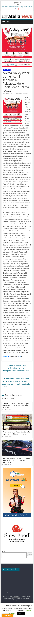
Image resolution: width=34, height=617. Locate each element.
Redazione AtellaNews (22, 93)
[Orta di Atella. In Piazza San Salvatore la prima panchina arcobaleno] (17, 415)
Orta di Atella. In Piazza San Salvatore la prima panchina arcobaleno (17, 433)
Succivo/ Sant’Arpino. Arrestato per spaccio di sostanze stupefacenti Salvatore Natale (16, 460)
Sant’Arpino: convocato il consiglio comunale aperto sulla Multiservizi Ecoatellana (15, 405)
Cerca (3, 551)
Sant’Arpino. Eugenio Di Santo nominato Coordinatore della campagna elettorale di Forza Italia (15, 368)
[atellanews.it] (17, 15)
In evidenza (7, 69)
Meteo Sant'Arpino (5, 592)
